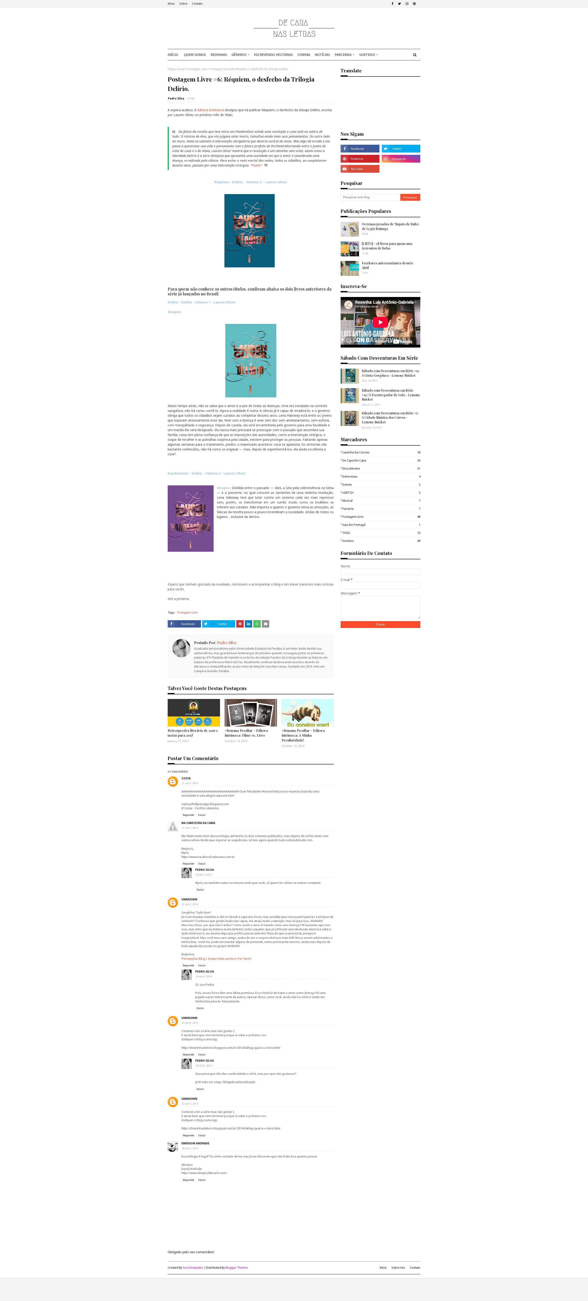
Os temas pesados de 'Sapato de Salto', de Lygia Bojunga (390, 226)
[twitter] (399, 3)
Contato (197, 4)
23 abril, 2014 (203, 874)
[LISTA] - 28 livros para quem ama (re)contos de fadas (387, 245)
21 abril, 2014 (190, 783)
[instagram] (407, 3)
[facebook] (392, 3)
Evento (381, 484)
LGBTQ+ (381, 492)
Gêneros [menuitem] (239, 54)
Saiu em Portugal (381, 525)
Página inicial (176, 69)
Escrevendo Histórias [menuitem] (273, 54)
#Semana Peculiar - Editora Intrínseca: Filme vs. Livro (246, 733)
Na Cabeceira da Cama (198, 823)
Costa (186, 778)
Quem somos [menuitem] (195, 54)
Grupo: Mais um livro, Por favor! (229, 958)
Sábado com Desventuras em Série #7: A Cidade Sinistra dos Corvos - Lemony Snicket (390, 417)
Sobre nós (398, 1268)
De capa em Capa (381, 460)
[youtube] (360, 169)
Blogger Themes (237, 1268)
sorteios (381, 541)
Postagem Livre (197, 69)
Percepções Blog (193, 958)
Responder (188, 815)
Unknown (189, 899)
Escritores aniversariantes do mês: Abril (388, 265)
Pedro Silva (176, 98)
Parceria (381, 508)
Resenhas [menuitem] (219, 54)
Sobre (183, 4)
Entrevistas (381, 476)
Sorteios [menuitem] (367, 54)
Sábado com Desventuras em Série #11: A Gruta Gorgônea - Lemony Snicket (390, 373)
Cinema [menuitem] (303, 54)
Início (171, 4)
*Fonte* (256, 165)
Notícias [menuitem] (322, 54)
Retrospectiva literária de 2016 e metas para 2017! (193, 733)
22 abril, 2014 (190, 1022)
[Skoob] (401, 169)
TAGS (381, 533)
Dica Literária (381, 468)
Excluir (202, 815)
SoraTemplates (193, 1268)
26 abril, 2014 (190, 1148)
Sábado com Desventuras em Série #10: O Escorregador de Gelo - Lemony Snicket (391, 395)
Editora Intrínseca (210, 110)
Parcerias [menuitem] (343, 54)
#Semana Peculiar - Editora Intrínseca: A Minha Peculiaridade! (303, 735)
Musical (381, 500)
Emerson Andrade (195, 1143)
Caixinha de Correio (381, 452)
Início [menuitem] (173, 54)
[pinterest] (414, 3)
